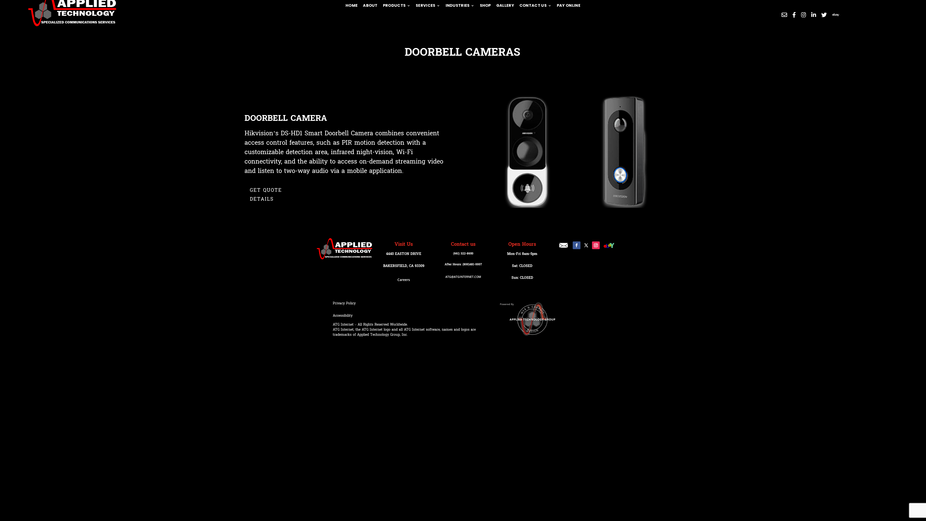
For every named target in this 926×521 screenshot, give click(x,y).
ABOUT (370, 5)
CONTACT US (533, 5)
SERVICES (425, 5)
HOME (352, 5)
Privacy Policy (344, 303)
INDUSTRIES (458, 5)
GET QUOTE (266, 190)
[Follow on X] (586, 245)
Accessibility (343, 316)
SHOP (485, 5)
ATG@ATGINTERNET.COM (463, 277)
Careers (403, 279)
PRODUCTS (394, 5)
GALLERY (505, 5)
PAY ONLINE (568, 5)
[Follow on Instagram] (596, 245)
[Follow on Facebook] (576, 245)
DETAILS (262, 199)
